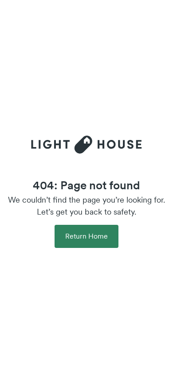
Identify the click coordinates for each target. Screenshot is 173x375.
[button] (86, 236)
